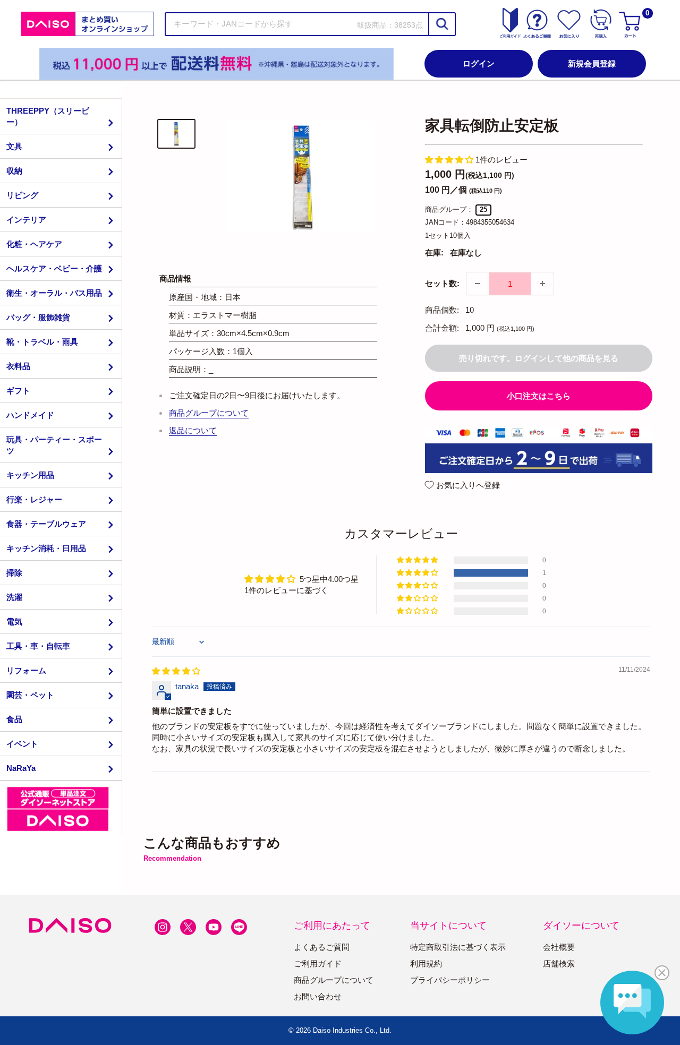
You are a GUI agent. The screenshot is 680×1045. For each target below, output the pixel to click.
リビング (22, 195)
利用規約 (426, 963)
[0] (631, 24)
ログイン (479, 63)
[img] (176, 670)
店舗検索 (559, 963)
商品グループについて (209, 412)
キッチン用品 (30, 474)
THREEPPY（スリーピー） (47, 116)
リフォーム (26, 670)
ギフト (18, 390)
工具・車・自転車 (38, 645)
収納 (14, 170)
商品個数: (442, 309)
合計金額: (442, 327)
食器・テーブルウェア (46, 523)
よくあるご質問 (322, 947)
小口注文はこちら (539, 395)
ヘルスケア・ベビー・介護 (54, 268)
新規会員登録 (592, 63)
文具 (14, 146)
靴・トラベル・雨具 (42, 341)
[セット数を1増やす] (542, 283)
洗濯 (14, 597)
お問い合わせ (318, 996)
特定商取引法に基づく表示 (458, 947)
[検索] (441, 24)
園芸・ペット (30, 694)
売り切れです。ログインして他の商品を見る (538, 358)
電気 (14, 621)
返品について (193, 430)
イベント (22, 743)
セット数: (442, 283)
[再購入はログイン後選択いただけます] (601, 24)
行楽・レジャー (34, 499)
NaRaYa (21, 768)
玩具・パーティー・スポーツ (54, 445)
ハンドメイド (30, 414)
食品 (14, 719)
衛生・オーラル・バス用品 (54, 292)
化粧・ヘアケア (34, 244)
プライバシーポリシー (450, 979)
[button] (450, 159)
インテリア (26, 219)
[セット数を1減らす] (477, 283)
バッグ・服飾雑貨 (38, 317)
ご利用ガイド (318, 963)
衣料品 (18, 366)
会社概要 (559, 947)
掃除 (14, 572)
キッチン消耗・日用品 (46, 548)
